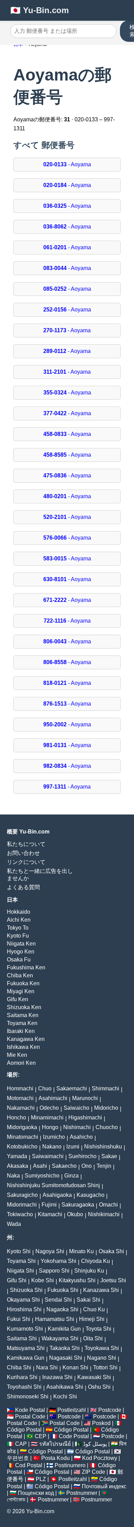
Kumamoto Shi (25, 1329)
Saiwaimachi (48, 1156)
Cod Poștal (28, 1465)
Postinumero (70, 1465)
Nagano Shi (101, 1358)
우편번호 (18, 1458)
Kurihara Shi (22, 1377)
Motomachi (20, 1098)
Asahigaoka (57, 1195)
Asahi (40, 1166)
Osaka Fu (19, 959)
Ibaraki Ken (21, 1031)
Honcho (16, 1117)
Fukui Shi (18, 1319)
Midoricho (106, 1108)
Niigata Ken (21, 944)
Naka (13, 1176)
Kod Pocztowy (99, 1458)
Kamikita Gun (64, 1329)
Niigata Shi (20, 1271)
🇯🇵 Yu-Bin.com (39, 10)
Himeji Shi (91, 1319)
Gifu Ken (17, 999)
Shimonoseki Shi (27, 1396)
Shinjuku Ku (89, 1271)
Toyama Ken (22, 1023)
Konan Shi (75, 1367)
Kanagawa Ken (26, 1039)
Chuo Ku (94, 1309)
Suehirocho (82, 1156)
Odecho (49, 1108)
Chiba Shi (19, 1367)
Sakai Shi (88, 1300)
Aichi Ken (19, 920)
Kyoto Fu (18, 936)
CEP (40, 1436)
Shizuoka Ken (24, 1007)
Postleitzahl (71, 1410)
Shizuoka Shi (26, 1290)
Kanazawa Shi (101, 1290)
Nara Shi (47, 1367)
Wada (14, 1224)
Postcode (109, 1410)
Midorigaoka (22, 1127)
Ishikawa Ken (23, 1047)
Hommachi (20, 1088)
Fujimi (49, 1205)
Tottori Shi (105, 1367)
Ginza (71, 1176)
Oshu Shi (99, 1387)
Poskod (101, 1423)
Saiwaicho (76, 1108)
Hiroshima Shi (24, 1309)
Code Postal (74, 1436)
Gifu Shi (16, 1280)
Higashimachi (85, 1117)
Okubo (75, 1214)
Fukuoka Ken (23, 983)
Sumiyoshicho (42, 1176)
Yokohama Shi (58, 1261)
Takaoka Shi (64, 1348)
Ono (86, 1166)
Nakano (52, 1146)
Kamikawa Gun (25, 1358)
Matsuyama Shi (26, 1348)
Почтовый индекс (104, 1486)
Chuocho (107, 1127)
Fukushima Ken (26, 967)
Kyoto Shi (19, 1251)
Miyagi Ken (20, 991)
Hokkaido (18, 912)
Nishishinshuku (103, 1146)
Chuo (45, 1088)
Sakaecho (64, 1166)
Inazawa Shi (57, 1377)
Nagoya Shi (49, 1251)
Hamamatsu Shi (54, 1319)
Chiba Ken (20, 975)
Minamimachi (47, 1117)
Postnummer (81, 1493)
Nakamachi (21, 1108)
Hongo (50, 1127)
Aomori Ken (21, 1063)
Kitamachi (50, 1214)
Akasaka (17, 1166)
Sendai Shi (58, 1300)
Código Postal (24, 1430)
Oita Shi (93, 1338)
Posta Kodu (55, 1458)
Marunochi (85, 1098)
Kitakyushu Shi (77, 1280)
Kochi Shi (65, 1396)
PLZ (41, 1479)
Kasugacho (90, 1195)
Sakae (109, 1156)
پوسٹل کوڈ (95, 1444)
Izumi (72, 1146)
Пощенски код (36, 1493)
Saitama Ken (22, 1015)
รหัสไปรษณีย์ (55, 1444)
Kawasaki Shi (94, 1377)
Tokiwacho (20, 1214)
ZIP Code (93, 1472)
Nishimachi (77, 1127)
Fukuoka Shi (62, 1290)
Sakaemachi (71, 1088)
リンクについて (26, 862)
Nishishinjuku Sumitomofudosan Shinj (53, 1185)
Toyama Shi (21, 1261)
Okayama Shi (23, 1300)
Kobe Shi (42, 1280)
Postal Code (30, 1416)
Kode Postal (30, 1410)
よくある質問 (23, 887)
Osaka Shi (111, 1251)
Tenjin (104, 1166)
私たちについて (26, 844)
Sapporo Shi (54, 1271)
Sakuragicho (22, 1195)
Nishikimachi (104, 1214)
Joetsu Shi (113, 1280)
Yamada (17, 1156)
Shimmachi (105, 1088)
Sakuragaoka (78, 1205)
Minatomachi (22, 1137)
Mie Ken (17, 1055)
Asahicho (81, 1137)
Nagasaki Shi (65, 1358)
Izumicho (54, 1137)
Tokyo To (18, 928)
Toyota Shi (98, 1329)
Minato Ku (81, 1251)
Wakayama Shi (60, 1338)
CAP (21, 1444)
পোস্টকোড (16, 1499)
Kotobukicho (22, 1146)
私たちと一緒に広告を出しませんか (40, 874)
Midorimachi (22, 1205)
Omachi (108, 1205)
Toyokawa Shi (102, 1348)
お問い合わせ (23, 853)
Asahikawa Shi (64, 1387)
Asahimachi (52, 1098)
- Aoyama (67, 164)
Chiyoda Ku (95, 1261)
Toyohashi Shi (24, 1387)
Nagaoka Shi (62, 1309)
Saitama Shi (22, 1338)
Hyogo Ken (20, 952)
